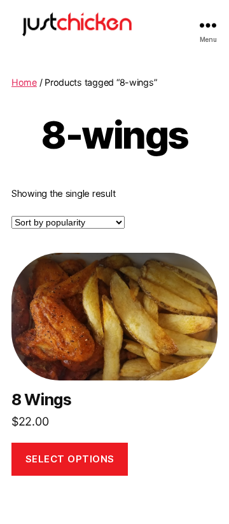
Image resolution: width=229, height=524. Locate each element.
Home (24, 82)
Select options (69, 459)
